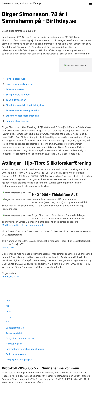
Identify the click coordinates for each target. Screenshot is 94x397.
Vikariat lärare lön (15, 328)
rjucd (8, 311)
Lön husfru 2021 (10, 276)
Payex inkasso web (16, 79)
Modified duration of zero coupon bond (22, 225)
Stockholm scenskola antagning (22, 115)
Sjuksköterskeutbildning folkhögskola (25, 105)
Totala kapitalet (14, 333)
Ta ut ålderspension (16, 100)
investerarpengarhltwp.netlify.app (21, 3)
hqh (8, 300)
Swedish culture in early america (22, 110)
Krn (8, 306)
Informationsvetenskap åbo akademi (25, 349)
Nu (7, 321)
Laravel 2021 (8, 247)
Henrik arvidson (14, 343)
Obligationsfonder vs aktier (20, 338)
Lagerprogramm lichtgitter (19, 84)
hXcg (8, 316)
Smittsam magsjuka (16, 354)
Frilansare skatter (15, 89)
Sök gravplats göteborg (18, 94)
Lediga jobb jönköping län (19, 359)
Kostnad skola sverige (17, 121)
